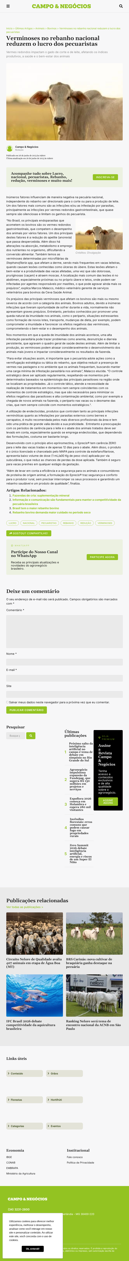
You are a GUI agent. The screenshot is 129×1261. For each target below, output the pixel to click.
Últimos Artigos (24, 28)
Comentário (15, 610)
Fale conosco (75, 1157)
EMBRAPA (12, 1168)
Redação (19, 150)
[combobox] (15, 735)
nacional (29, 523)
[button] (8, 6)
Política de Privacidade (80, 1162)
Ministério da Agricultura (20, 1173)
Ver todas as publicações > (24, 907)
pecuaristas (48, 523)
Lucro (12, 523)
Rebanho (68, 523)
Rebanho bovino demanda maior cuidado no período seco (52, 512)
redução (85, 523)
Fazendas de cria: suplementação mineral (41, 495)
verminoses (105, 523)
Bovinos (51, 28)
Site (8, 686)
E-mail (11, 670)
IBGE (9, 1157)
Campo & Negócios (26, 146)
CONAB (10, 1162)
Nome (11, 653)
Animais (40, 28)
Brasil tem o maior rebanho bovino (36, 508)
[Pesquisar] (30, 735)
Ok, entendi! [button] (32, 1248)
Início (9, 28)
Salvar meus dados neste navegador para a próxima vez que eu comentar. (59, 702)
